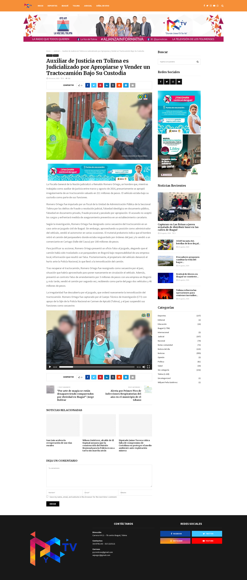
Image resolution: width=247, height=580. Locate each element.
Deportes (52, 5)
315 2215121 (110, 543)
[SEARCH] (198, 62)
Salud (160, 365)
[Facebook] (205, 5)
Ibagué (65, 5)
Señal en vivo (102, 5)
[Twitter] (208, 5)
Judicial (88, 5)
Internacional (163, 332)
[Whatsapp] (218, 5)
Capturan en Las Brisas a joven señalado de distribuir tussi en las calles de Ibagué (178, 227)
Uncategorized (164, 378)
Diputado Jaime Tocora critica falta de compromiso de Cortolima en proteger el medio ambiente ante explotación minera (135, 445)
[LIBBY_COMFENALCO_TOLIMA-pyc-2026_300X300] (179, 176)
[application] (99, 340)
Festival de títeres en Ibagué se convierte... (187, 275)
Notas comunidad (165, 345)
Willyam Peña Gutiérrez (168, 382)
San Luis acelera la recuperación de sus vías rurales (59, 443)
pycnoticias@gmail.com (102, 552)
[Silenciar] (143, 366)
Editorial (161, 320)
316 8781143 (97, 543)
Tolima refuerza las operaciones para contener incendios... (187, 293)
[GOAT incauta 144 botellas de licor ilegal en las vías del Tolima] (165, 245)
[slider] (97, 367)
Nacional (161, 340)
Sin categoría (163, 370)
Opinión (161, 357)
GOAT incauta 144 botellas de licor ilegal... (188, 242)
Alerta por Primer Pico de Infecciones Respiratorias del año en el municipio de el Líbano (123, 395)
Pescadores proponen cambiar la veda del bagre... (187, 260)
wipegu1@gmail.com (101, 555)
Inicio (40, 5)
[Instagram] (211, 5)
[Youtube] (215, 5)
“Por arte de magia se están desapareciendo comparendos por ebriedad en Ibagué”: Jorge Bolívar (75, 395)
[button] (99, 340)
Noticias (161, 353)
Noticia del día (164, 349)
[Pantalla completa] (148, 366)
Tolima (76, 5)
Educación (162, 324)
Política (161, 361)
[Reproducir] (50, 366)
